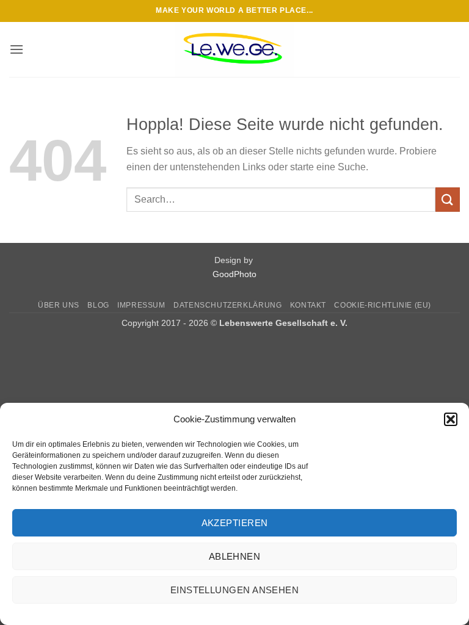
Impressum (141, 305)
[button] (451, 419)
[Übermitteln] (447, 199)
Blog (98, 305)
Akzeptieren (235, 523)
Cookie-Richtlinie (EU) (382, 305)
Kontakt (308, 305)
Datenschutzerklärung (227, 305)
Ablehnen (235, 556)
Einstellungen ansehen (234, 590)
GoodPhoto (234, 274)
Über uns (58, 305)
